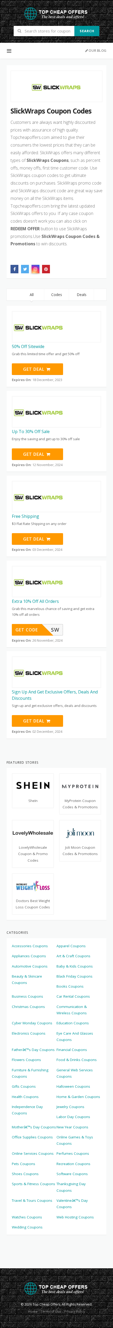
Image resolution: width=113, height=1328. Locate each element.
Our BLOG (97, 50)
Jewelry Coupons (70, 1106)
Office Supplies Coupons (32, 1137)
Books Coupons (70, 986)
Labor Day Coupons (73, 1116)
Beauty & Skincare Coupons (27, 979)
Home (33, 1311)
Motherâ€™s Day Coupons (34, 1127)
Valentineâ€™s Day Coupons (72, 1203)
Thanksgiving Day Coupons (71, 1187)
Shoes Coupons (25, 1173)
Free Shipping (25, 516)
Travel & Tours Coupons (32, 1200)
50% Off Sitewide (28, 346)
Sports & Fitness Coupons (33, 1183)
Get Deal (34, 369)
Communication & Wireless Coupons (71, 1009)
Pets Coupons (23, 1163)
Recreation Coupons (73, 1163)
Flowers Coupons (26, 1059)
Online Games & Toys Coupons (74, 1140)
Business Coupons (27, 996)
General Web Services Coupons (74, 1073)
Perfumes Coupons (72, 1153)
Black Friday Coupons (74, 976)
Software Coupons (72, 1173)
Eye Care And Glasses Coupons (74, 1036)
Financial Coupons (71, 1049)
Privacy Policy (74, 1311)
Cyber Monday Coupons (32, 1023)
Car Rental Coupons (73, 996)
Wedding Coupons (27, 1227)
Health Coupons (25, 1096)
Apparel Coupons (71, 946)
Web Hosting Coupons (75, 1217)
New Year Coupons (72, 1127)
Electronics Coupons (28, 1033)
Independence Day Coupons (27, 1109)
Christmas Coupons (28, 1006)
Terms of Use (51, 1311)
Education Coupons (72, 1023)
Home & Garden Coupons (78, 1096)
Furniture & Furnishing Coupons (30, 1073)
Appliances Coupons (29, 956)
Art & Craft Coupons (73, 956)
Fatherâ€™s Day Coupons (33, 1049)
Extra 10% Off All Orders (35, 601)
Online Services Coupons (33, 1153)
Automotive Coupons (30, 966)
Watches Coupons (27, 1217)
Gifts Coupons (24, 1086)
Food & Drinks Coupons (76, 1059)
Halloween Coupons (73, 1086)
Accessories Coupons (30, 946)
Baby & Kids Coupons (74, 966)
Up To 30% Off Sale (31, 431)
